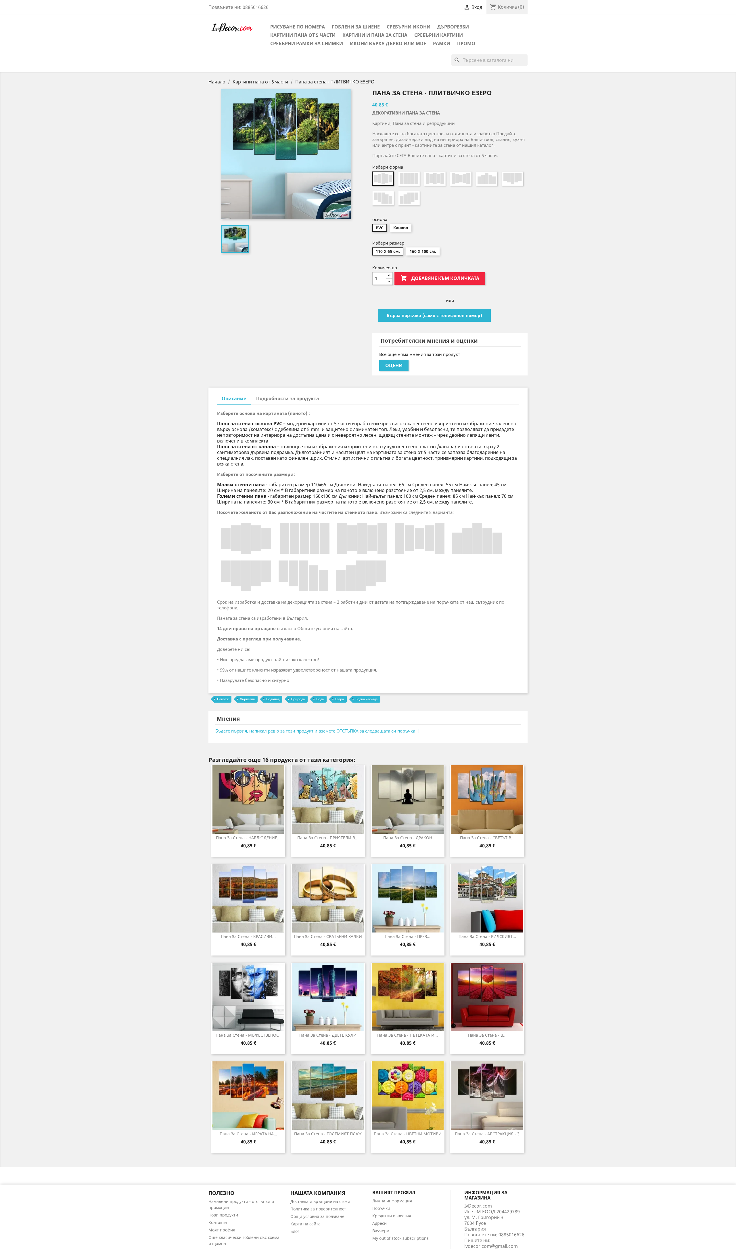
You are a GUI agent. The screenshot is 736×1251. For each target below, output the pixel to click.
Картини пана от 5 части (303, 35)
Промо (466, 43)
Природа (298, 699)
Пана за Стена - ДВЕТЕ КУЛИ (327, 1035)
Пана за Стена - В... (487, 1035)
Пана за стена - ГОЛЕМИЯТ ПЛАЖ (328, 1133)
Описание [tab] (234, 398)
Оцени (393, 365)
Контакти (217, 1222)
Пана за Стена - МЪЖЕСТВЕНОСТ (248, 1035)
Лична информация (392, 1201)
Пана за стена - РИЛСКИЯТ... (487, 936)
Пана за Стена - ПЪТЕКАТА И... (407, 1035)
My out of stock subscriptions (400, 1238)
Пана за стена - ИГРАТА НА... (248, 1133)
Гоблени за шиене (356, 27)
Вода (320, 699)
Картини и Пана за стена (374, 35)
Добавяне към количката (439, 278)
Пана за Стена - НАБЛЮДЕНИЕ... (248, 837)
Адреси (379, 1223)
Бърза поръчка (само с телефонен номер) (434, 315)
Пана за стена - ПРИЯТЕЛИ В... (328, 837)
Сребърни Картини (438, 35)
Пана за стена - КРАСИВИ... (248, 936)
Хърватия (247, 699)
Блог (294, 1231)
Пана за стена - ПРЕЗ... (407, 936)
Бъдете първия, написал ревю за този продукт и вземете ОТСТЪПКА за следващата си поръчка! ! (317, 731)
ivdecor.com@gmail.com (491, 1246)
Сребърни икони (408, 27)
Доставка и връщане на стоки (320, 1201)
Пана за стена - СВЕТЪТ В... (487, 837)
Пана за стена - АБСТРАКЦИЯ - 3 (487, 1133)
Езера (339, 699)
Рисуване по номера (297, 27)
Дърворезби (453, 27)
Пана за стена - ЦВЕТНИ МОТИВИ (408, 1133)
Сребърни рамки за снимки (306, 43)
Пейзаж (223, 699)
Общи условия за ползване (317, 1216)
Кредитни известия (391, 1215)
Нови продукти (223, 1215)
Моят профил (221, 1230)
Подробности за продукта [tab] (287, 398)
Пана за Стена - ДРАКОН (407, 837)
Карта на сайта (305, 1224)
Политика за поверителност (318, 1209)
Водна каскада (366, 699)
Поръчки (381, 1208)
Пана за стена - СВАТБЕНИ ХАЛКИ (328, 936)
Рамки (441, 43)
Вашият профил (393, 1192)
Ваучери (380, 1230)
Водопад (272, 699)
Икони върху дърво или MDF (388, 43)
